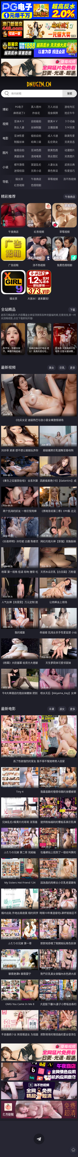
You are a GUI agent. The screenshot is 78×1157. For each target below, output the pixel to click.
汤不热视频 (69, 179)
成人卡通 (53, 135)
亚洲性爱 (19, 135)
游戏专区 (70, 106)
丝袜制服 (36, 127)
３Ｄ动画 (70, 121)
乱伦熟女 (53, 141)
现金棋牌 (53, 113)
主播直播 (53, 127)
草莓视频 (53, 179)
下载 (72, 309)
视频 (5, 124)
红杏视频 (19, 185)
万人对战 (53, 106)
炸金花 (36, 113)
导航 (5, 182)
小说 (5, 167)
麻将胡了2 (19, 113)
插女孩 (19, 179)
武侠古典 (70, 164)
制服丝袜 (19, 141)
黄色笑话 (53, 170)
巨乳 (62, 367)
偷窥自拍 (19, 150)
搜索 (69, 93)
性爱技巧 (70, 170)
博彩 (5, 109)
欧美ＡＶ (53, 121)
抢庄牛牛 (70, 113)
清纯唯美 (36, 156)
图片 (5, 153)
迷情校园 (19, 170)
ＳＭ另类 (70, 127)
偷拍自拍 (36, 135)
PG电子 (19, 106)
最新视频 (8, 367)
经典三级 (36, 141)
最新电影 (8, 708)
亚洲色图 (36, 150)
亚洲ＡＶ (19, 121)
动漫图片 (70, 150)
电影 (5, 138)
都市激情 (19, 164)
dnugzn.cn (39, 84)
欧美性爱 (70, 135)
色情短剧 (36, 185)
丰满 (51, 709)
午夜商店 (36, 179)
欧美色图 (53, 150)
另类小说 (36, 170)
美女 (51, 367)
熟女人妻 (19, 127)
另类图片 (70, 156)
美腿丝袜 (19, 156)
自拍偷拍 (36, 121)
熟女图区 (53, 156)
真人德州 (36, 106)
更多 (72, 367)
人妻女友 (53, 164)
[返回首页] (73, 1149)
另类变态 (70, 141)
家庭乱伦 (36, 164)
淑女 (62, 709)
